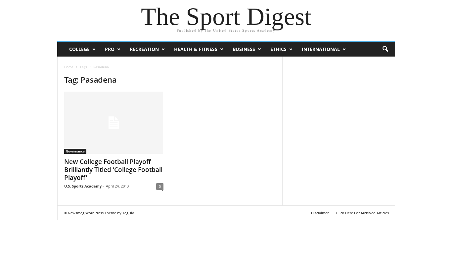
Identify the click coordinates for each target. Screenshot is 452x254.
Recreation (144, 49)
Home (68, 66)
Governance (75, 151)
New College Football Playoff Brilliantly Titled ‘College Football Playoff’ (113, 169)
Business (244, 49)
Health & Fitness (195, 49)
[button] (385, 49)
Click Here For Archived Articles (362, 212)
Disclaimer (320, 212)
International (321, 49)
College (79, 49)
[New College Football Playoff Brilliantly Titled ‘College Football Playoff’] (113, 123)
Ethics (278, 49)
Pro (109, 49)
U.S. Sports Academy (83, 186)
